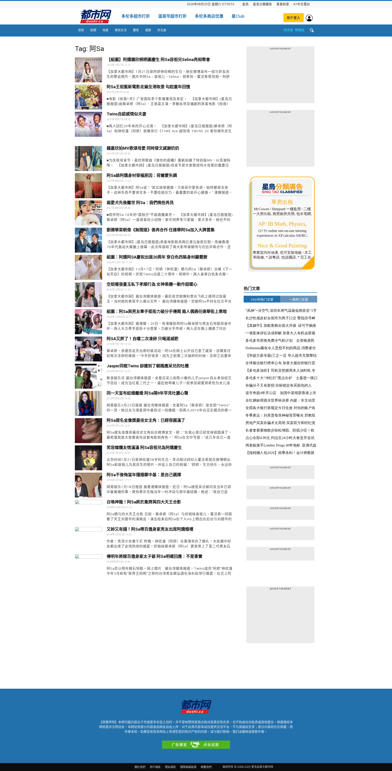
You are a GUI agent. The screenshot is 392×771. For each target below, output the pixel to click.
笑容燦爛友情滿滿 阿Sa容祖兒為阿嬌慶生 (144, 447)
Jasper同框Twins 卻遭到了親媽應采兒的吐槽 (148, 366)
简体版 (288, 30)
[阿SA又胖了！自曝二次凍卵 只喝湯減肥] (88, 350)
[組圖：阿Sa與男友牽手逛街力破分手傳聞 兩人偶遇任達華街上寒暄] (88, 323)
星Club (238, 16)
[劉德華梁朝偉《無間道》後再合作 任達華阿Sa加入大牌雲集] (88, 241)
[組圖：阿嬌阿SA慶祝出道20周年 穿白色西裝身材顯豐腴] (88, 268)
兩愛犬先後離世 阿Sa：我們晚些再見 (140, 202)
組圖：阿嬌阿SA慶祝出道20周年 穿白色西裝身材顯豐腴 (157, 257)
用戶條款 (155, 767)
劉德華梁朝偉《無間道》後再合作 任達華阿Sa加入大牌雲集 (161, 229)
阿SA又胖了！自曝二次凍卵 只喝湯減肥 (142, 338)
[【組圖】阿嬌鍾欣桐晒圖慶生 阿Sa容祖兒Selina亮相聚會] (88, 71)
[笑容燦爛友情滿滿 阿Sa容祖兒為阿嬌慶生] (88, 459)
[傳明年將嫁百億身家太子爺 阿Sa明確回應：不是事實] (88, 567)
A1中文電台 (301, 4)
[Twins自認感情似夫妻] (88, 125)
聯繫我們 (206, 767)
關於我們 (140, 767)
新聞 (93, 30)
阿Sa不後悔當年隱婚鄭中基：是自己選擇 (144, 474)
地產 (105, 30)
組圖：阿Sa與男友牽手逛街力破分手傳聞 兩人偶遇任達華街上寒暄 (167, 311)
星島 (245, 4)
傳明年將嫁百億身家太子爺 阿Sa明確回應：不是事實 (154, 556)
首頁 (81, 30)
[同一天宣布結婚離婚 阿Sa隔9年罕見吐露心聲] (88, 404)
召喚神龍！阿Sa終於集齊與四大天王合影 (144, 502)
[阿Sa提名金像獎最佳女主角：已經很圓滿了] (88, 431)
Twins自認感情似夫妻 (126, 114)
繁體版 (299, 30)
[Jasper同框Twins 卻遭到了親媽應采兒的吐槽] (88, 377)
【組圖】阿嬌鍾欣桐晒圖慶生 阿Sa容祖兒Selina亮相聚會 (158, 59)
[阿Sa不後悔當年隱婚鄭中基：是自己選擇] (88, 486)
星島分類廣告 (262, 4)
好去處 (161, 30)
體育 (136, 30)
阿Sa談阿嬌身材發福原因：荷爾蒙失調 (142, 175)
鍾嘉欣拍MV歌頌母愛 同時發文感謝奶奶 (143, 148)
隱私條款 (170, 767)
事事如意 (282, 4)
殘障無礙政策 (188, 767)
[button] (311, 30)
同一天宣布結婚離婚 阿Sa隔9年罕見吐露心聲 (147, 393)
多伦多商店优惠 (209, 16)
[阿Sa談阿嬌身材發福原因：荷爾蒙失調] (88, 186)
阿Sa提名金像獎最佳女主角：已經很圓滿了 (146, 420)
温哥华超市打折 (172, 16)
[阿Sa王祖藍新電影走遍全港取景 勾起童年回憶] (88, 98)
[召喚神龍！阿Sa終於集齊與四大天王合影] (88, 513)
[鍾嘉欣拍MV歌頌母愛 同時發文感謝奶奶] (88, 159)
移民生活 (121, 30)
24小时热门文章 (262, 299)
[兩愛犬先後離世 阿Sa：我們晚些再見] (88, 214)
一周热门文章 (298, 299)
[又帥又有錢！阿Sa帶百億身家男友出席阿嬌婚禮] (88, 540)
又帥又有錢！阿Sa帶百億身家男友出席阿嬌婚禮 (150, 529)
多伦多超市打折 (135, 16)
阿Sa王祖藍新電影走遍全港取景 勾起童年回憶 (148, 86)
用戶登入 (293, 17)
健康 (148, 30)
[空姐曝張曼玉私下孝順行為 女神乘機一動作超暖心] (88, 295)
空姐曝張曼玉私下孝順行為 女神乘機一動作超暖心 (152, 284)
